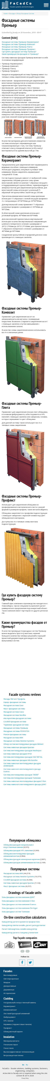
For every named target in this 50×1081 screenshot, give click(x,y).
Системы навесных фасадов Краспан (18, 747)
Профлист (7, 1028)
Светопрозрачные (11, 979)
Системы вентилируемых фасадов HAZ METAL (22, 757)
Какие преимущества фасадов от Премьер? (20, 54)
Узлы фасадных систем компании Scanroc (19, 904)
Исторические (9, 993)
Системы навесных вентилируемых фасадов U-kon (24, 781)
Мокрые (6, 982)
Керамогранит (9, 1006)
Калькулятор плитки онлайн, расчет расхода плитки (23, 925)
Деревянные (8, 989)
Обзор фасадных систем (25, 13)
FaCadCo (21, 3)
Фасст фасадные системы (14, 708)
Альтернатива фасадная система (17, 718)
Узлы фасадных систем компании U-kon (18, 901)
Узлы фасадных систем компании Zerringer (20, 908)
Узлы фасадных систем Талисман (16, 911)
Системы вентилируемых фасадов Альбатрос (22, 750)
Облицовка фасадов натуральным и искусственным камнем (18, 846)
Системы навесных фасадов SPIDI (17, 754)
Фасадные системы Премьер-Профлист (18, 49)
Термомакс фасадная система (15, 725)
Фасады (12, 13)
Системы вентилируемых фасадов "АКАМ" (21, 774)
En (23, 1065)
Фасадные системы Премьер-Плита (17, 47)
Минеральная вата (11, 1041)
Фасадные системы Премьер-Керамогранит (20, 42)
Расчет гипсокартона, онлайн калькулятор (19, 929)
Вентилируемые (10, 975)
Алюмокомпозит (10, 1010)
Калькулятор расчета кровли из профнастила (21, 922)
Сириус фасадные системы (14, 702)
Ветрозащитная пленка (13, 1055)
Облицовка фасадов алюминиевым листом (21, 862)
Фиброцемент (9, 1017)
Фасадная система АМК (13, 737)
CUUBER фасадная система (14, 721)
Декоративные (9, 986)
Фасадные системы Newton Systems (18, 741)
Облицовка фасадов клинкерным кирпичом (21, 859)
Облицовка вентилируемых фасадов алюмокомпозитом (18, 854)
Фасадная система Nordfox (14, 715)
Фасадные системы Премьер (15, 728)
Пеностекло (8, 1048)
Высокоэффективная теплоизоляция (18, 1052)
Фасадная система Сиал (13, 705)
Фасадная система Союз (13, 712)
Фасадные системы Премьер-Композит (18, 44)
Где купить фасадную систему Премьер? (19, 51)
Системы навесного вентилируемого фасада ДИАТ (24, 784)
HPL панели (8, 1021)
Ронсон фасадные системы (14, 734)
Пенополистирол (10, 1044)
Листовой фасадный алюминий (16, 1013)
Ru (27, 1065)
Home (5, 13)
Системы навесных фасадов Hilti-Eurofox (20, 760)
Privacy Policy (25, 1078)
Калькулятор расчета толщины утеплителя (20, 932)
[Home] (5, 4)
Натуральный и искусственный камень (19, 1002)
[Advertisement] (25, 667)
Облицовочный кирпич (13, 1031)
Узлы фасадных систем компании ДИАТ (18, 897)
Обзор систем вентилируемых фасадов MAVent (23, 744)
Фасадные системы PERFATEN (16, 731)
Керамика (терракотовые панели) (17, 1024)
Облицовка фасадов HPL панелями (18, 850)
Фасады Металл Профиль (14, 699)
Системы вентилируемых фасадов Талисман (22, 778)
